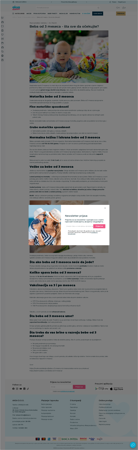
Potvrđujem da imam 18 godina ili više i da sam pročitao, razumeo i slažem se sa (84, 232)
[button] (105, 208)
